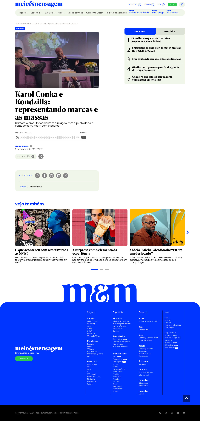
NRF (88, 372)
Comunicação (92, 321)
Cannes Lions (92, 364)
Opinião (90, 331)
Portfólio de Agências (116, 12)
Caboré (90, 384)
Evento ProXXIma (93, 376)
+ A (23, 156)
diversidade (36, 186)
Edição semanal (76, 12)
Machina (116, 374)
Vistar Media (117, 372)
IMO (114, 356)
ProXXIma (91, 333)
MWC (89, 369)
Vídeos (24, 23)
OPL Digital (117, 362)
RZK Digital (117, 386)
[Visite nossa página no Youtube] (184, 412)
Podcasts (90, 344)
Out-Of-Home (118, 344)
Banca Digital (92, 351)
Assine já (24, 358)
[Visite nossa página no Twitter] (166, 412)
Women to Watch (94, 12)
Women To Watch (93, 336)
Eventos (49, 12)
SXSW (89, 367)
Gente (89, 328)
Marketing (91, 324)
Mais (60, 12)
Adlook (115, 391)
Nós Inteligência (119, 369)
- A (18, 156)
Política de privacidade (173, 325)
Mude (115, 384)
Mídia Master (143, 330)
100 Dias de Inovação (121, 321)
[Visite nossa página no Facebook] (160, 412)
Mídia (89, 326)
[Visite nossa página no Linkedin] (178, 412)
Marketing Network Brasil (148, 338)
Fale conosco (169, 327)
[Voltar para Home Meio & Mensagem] (39, 4)
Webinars (90, 349)
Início (17, 23)
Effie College (158, 12)
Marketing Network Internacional (146, 373)
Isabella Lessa (22, 146)
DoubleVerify (117, 389)
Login (159, 5)
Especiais (36, 12)
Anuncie (168, 323)
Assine (172, 5)
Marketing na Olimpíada (122, 324)
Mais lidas (169, 31)
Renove (167, 320)
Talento (116, 331)
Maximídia (91, 379)
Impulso (116, 364)
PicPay (115, 367)
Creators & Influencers (121, 342)
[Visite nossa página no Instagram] (172, 412)
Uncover (116, 381)
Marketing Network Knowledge (146, 349)
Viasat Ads (117, 376)
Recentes (139, 31)
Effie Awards (91, 381)
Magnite (116, 379)
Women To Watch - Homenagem (146, 354)
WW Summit (91, 374)
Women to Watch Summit (148, 321)
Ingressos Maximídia (139, 12)
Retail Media (172, 12)
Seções (22, 12)
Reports (90, 356)
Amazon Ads (117, 359)
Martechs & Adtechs (120, 346)
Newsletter (133, 5)
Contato (147, 5)
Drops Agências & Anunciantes (119, 327)
